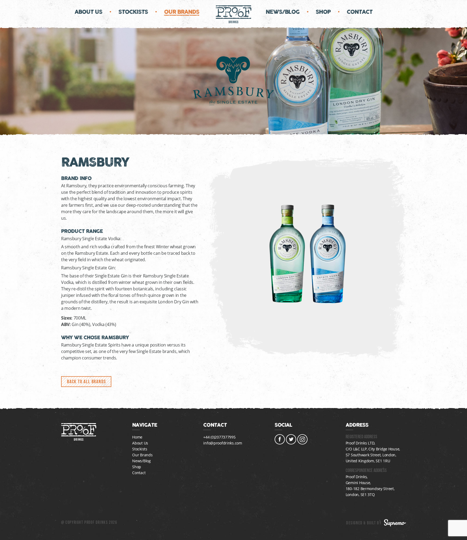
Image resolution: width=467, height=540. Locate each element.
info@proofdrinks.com (222, 443)
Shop (323, 12)
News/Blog (282, 12)
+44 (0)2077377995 (219, 437)
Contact (359, 12)
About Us (88, 12)
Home (137, 437)
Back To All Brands (86, 381)
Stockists (133, 12)
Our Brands (181, 12)
